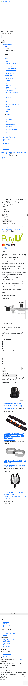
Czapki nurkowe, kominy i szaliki (12, 92)
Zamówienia (6, 622)
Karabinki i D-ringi (9, 64)
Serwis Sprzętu (7, 136)
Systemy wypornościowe (11, 123)
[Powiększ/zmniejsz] (4, 679)
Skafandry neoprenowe (11, 117)
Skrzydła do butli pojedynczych (12, 131)
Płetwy (6, 95)
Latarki (6, 83)
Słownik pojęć (6, 646)
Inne (7, 61)
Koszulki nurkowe (9, 94)
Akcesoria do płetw (9, 97)
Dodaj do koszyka (6, 221)
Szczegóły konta (7, 625)
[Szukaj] (1, 36)
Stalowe (8, 81)
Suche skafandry (9, 119)
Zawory (8, 154)
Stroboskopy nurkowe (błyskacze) (13, 88)
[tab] (15, 247)
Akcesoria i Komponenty (11, 124)
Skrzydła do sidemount (10, 132)
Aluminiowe (9, 80)
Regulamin (5, 645)
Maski (6, 54)
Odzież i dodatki (9, 90)
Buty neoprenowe (10, 112)
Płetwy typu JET (9, 99)
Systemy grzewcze (9, 121)
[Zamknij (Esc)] (0, 679)
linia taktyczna (21, 227)
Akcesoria (7, 58)
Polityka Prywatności (8, 640)
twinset (14, 229)
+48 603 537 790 (7, 654)
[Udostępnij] (1, 679)
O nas (4, 134)
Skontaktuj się (6, 657)
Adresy (5, 623)
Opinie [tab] (5, 249)
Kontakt (5, 141)
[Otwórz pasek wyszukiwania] (1, 29)
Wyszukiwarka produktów (7, 31)
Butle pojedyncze (9, 78)
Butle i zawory (8, 75)
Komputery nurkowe (10, 50)
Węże (6, 101)
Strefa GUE (7, 56)
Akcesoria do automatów (11, 70)
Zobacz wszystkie (9, 46)
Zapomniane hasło (8, 627)
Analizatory (8, 48)
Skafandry (7, 106)
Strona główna (4, 152)
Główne (7, 87)
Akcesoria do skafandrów (11, 108)
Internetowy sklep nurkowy (16, 152)
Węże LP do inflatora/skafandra (12, 104)
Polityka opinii (6, 643)
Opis (5, 247)
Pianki (7, 111)
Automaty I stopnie (10, 71)
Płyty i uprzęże (9, 127)
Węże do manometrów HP (11, 102)
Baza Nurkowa (6, 139)
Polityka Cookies (7, 641)
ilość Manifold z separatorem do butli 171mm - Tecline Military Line (7, 214)
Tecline (10, 229)
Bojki (7, 60)
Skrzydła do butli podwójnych (12, 129)
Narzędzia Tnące (9, 66)
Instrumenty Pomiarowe (11, 63)
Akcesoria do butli (9, 77)
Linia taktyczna (8, 52)
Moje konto (5, 40)
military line (5, 229)
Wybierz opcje (11, 408)
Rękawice (8, 116)
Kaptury (8, 114)
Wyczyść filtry (14, 613)
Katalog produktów (8, 44)
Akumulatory (8, 85)
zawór (18, 229)
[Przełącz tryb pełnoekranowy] (3, 679)
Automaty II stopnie (10, 73)
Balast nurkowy (9, 126)
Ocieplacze (8, 109)
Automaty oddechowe (10, 68)
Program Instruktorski (9, 137)
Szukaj (4, 371)
